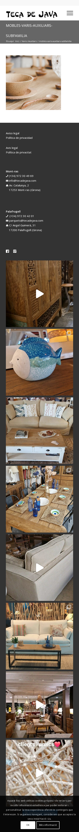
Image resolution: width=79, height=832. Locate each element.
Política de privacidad (19, 138)
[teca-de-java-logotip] (33, 13)
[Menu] (68, 13)
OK (28, 825)
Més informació (48, 825)
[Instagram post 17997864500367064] (39, 773)
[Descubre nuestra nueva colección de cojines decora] (39, 430)
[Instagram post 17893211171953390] (39, 704)
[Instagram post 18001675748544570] (39, 293)
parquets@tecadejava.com (26, 220)
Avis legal (12, 148)
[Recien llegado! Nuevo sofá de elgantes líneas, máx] (39, 567)
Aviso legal (12, 133)
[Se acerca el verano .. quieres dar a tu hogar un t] (39, 362)
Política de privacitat (18, 152)
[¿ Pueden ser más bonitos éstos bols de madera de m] (39, 499)
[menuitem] (68, 13)
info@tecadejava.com (22, 180)
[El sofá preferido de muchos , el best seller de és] (39, 636)
